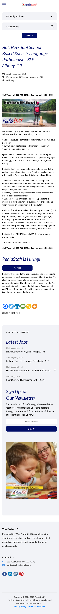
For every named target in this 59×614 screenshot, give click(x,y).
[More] (34, 306)
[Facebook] (5, 306)
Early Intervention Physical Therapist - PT (25, 351)
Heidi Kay (10, 80)
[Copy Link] (28, 306)
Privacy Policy (20, 606)
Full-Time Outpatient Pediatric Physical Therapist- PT (31, 370)
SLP (42, 77)
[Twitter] (11, 306)
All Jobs (17, 268)
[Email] (23, 306)
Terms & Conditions (36, 606)
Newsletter (34, 77)
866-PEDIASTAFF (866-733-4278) (21, 561)
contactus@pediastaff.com (19, 565)
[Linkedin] (17, 306)
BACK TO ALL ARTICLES (18, 332)
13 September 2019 (14, 77)
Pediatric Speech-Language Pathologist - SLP (27, 361)
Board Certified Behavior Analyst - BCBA (25, 379)
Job (26, 77)
